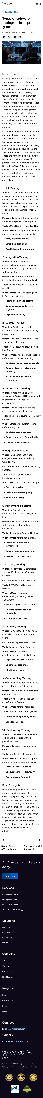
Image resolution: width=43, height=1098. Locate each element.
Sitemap (34, 1067)
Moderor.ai (7, 937)
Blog (4, 995)
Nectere (5, 942)
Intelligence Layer (9, 899)
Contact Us (7, 971)
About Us (6, 960)
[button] (4, 37)
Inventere (6, 927)
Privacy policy (7, 1067)
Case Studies (8, 1000)
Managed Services (10, 904)
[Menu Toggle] (36, 4)
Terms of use (22, 1067)
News (4, 1011)
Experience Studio (10, 895)
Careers (5, 966)
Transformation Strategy (12, 909)
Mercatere (6, 932)
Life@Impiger (8, 977)
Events (5, 1006)
